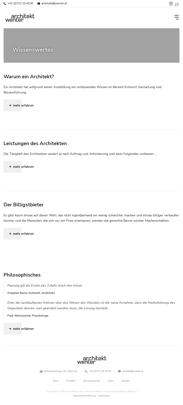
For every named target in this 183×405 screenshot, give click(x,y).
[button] (175, 18)
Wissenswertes (91, 380)
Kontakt (125, 380)
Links (110, 380)
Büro (55, 380)
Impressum (104, 395)
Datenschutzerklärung (84, 395)
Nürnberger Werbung (126, 391)
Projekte (70, 380)
